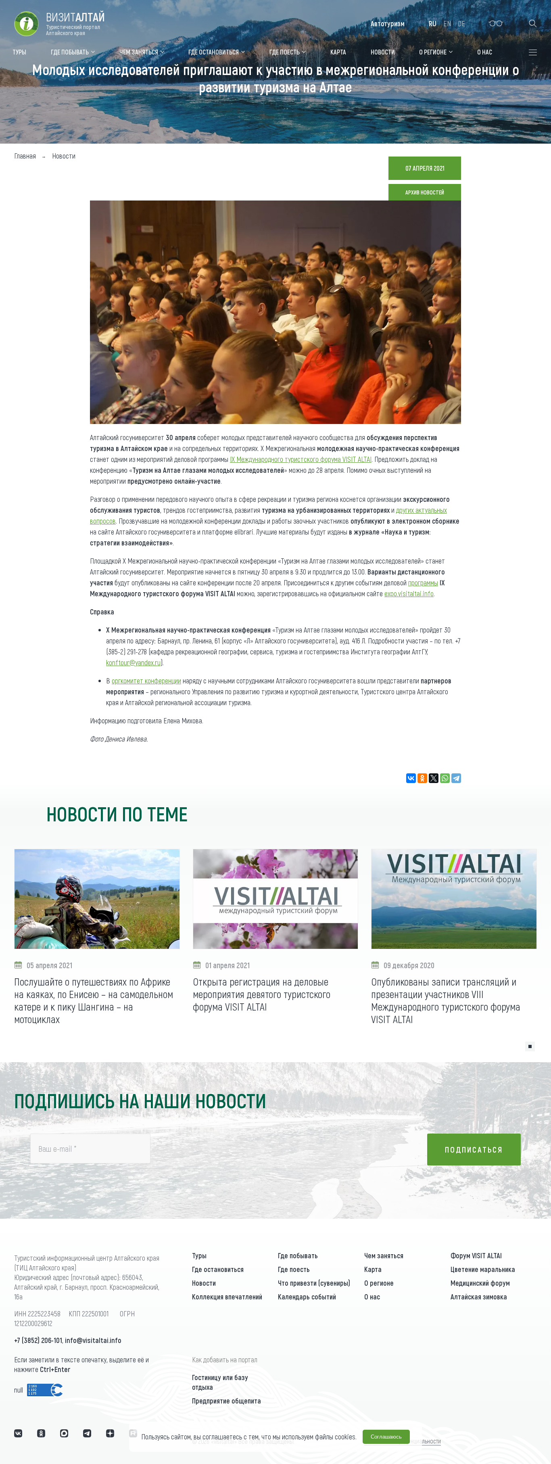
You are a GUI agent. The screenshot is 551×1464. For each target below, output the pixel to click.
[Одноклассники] (422, 778)
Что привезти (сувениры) (314, 1282)
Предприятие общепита (226, 1400)
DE (461, 23)
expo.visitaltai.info (409, 593)
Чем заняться (383, 1255)
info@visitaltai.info (93, 1340)
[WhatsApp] (445, 778)
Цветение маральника (483, 1269)
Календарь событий (307, 1296)
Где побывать (298, 1255)
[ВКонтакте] (411, 778)
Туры (199, 1255)
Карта (373, 1269)
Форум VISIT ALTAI (476, 1255)
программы (423, 582)
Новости (204, 1282)
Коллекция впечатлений (227, 1296)
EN (447, 23)
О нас (372, 1296)
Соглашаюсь (386, 1437)
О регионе (379, 1282)
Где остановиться (218, 1269)
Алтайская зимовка (479, 1296)
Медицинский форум (480, 1282)
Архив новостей (424, 192)
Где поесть (294, 1269)
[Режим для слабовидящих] (496, 23)
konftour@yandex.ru (133, 662)
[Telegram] (456, 778)
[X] (433, 778)
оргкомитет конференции (146, 680)
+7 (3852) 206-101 (38, 1340)
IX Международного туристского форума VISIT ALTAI (301, 459)
